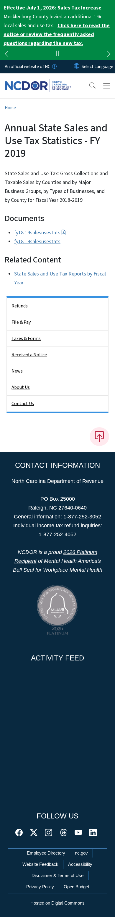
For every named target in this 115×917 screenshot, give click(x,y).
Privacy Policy (40, 886)
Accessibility (80, 864)
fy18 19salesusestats (37, 232)
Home (10, 107)
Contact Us (23, 403)
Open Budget (76, 886)
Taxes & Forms (26, 338)
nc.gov (81, 852)
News (17, 371)
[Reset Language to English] (76, 66)
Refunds (20, 306)
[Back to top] (99, 436)
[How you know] (54, 66)
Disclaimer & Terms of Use (57, 875)
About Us (21, 387)
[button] (88, 86)
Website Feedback (40, 864)
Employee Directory (46, 852)
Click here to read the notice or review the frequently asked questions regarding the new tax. (57, 34)
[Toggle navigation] (106, 86)
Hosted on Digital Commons (57, 902)
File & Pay (21, 322)
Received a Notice (29, 355)
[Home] (38, 80)
